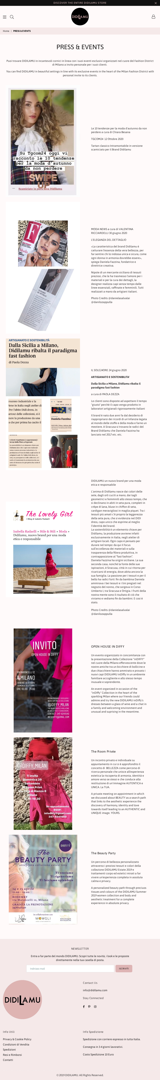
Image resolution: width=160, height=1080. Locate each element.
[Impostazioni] (153, 17)
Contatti (8, 1059)
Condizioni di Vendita (16, 1044)
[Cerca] (12, 17)
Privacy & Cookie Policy (17, 1039)
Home (6, 31)
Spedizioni (9, 1049)
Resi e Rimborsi (12, 1054)
